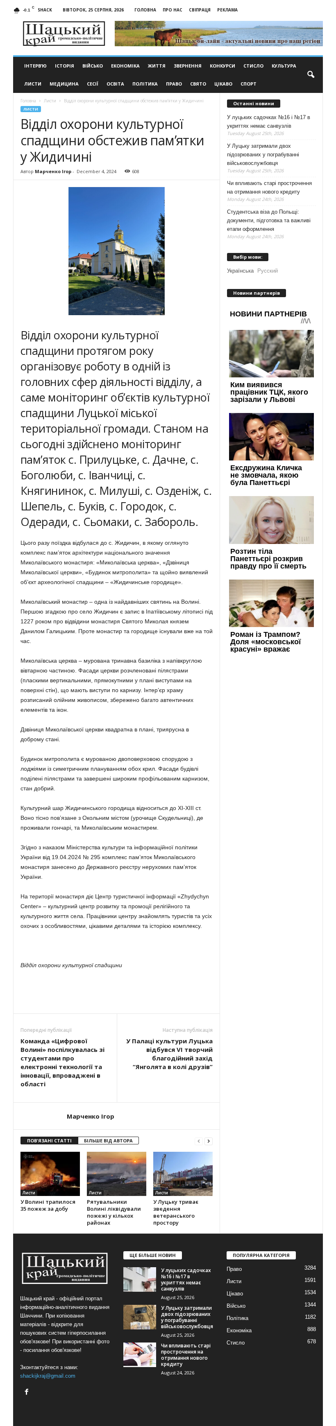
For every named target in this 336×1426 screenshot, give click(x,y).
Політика (145, 84)
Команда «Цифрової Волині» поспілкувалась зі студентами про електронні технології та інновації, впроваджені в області (62, 1062)
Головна (145, 10)
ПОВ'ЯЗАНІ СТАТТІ (49, 1140)
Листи (32, 84)
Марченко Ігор (53, 171)
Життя (157, 66)
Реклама (227, 10)
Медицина (64, 84)
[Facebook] (27, 1393)
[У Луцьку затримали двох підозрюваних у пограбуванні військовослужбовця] (139, 1317)
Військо (92, 66)
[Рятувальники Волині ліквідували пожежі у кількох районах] (116, 1174)
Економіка (125, 66)
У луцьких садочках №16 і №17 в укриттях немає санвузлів (268, 121)
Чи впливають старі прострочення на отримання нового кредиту (269, 187)
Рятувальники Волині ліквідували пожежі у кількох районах (114, 1212)
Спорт (249, 84)
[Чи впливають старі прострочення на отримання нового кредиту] (139, 1355)
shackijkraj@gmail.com (47, 1376)
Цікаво (223, 84)
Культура (284, 66)
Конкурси (222, 66)
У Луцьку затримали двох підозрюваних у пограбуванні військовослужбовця (263, 154)
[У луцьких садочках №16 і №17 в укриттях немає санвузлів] (139, 1279)
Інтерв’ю (35, 66)
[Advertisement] (117, 992)
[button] (311, 75)
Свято (198, 84)
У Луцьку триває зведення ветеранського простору (175, 1212)
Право (174, 84)
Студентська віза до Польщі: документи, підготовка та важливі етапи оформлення (269, 220)
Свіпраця (200, 10)
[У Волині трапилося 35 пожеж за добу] (50, 1174)
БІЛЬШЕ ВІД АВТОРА (108, 1140)
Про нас (172, 10)
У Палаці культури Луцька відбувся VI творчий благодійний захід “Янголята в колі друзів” (169, 1054)
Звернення (188, 66)
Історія (64, 66)
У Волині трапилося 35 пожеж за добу (47, 1205)
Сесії (92, 84)
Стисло (253, 66)
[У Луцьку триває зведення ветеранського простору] (183, 1174)
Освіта (115, 84)
